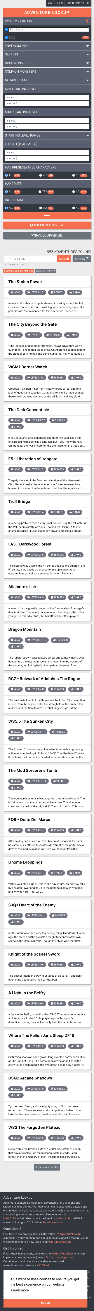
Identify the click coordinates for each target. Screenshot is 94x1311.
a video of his (62, 1218)
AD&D (48, 37)
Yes (47, 175)
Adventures (55, 3)
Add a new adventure (48, 225)
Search (64, 258)
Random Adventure (49, 235)
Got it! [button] (45, 1303)
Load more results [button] (47, 1167)
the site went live (52, 1222)
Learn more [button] (20, 1290)
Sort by (80, 258)
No (80, 175)
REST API (44, 1265)
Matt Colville (11, 1218)
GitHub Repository (60, 1241)
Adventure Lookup (47, 12)
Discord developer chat (60, 1257)
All (14, 175)
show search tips (14, 265)
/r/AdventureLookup (69, 1234)
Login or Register (78, 3)
